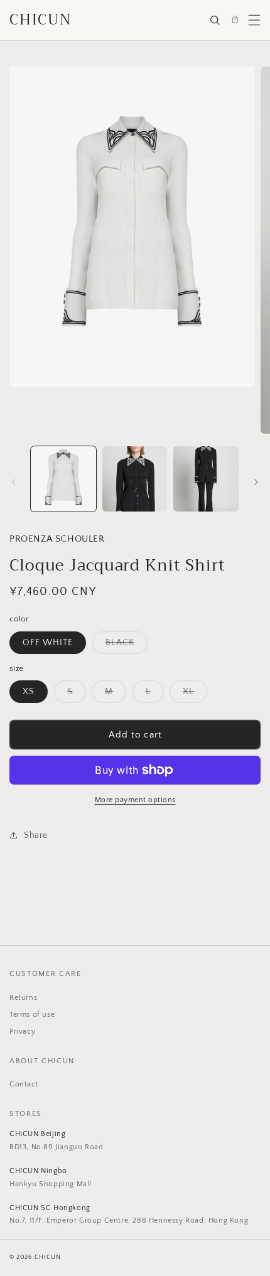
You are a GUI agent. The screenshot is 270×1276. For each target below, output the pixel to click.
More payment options (135, 800)
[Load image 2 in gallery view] (135, 479)
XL (195, 694)
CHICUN (40, 20)
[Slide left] (14, 482)
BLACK (126, 645)
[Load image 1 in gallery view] (63, 479)
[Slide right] (256, 482)
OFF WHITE (48, 643)
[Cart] (235, 20)
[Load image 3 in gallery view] (206, 479)
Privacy (22, 1031)
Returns (23, 998)
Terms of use (32, 1015)
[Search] (214, 20)
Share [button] (36, 835)
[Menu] (254, 20)
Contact (23, 1084)
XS (29, 692)
